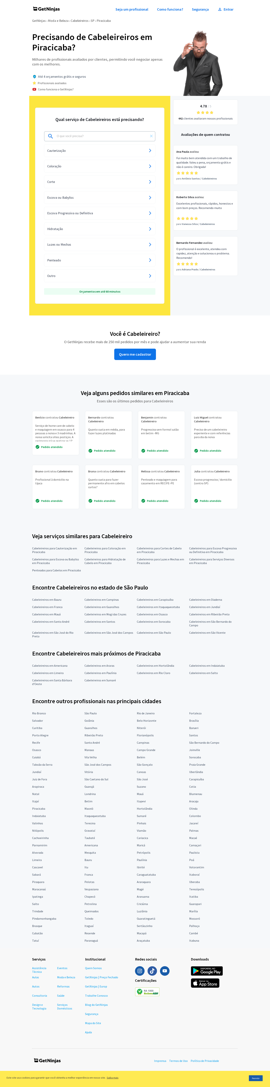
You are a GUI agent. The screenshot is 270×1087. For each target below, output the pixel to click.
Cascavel (37, 867)
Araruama (143, 896)
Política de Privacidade (205, 1061)
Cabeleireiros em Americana (49, 665)
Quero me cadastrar (135, 354)
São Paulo (90, 713)
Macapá (141, 933)
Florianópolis (145, 735)
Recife (36, 742)
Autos (35, 986)
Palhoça (194, 926)
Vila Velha (90, 757)
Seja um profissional (132, 9)
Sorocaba (195, 757)
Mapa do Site (93, 1023)
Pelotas (89, 882)
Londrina (90, 794)
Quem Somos (93, 968)
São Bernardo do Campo (204, 742)
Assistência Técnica (39, 970)
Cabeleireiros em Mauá (46, 614)
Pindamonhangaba (44, 918)
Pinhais (141, 823)
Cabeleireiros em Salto (203, 673)
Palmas (194, 830)
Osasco (36, 750)
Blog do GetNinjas (96, 1005)
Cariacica (142, 838)
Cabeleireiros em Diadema (205, 599)
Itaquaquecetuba (95, 816)
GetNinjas (39, 21)
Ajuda (88, 1032)
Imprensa (160, 1061)
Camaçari (195, 845)
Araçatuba (143, 940)
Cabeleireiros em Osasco (152, 614)
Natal (35, 794)
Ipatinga (37, 896)
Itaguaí (88, 926)
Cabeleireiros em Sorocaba (153, 621)
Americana (91, 845)
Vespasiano (91, 889)
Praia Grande (197, 764)
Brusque (37, 926)
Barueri (193, 728)
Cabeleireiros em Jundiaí (204, 607)
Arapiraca (38, 786)
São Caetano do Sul (96, 779)
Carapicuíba (196, 779)
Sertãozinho (144, 926)
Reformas (63, 986)
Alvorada (37, 852)
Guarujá (89, 786)
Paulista (194, 852)
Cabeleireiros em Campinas (101, 599)
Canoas (141, 772)
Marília (193, 911)
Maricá (141, 845)
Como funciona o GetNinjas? (56, 89)
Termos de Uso (178, 1061)
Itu (86, 867)
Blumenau (195, 794)
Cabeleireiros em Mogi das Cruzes (105, 614)
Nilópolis (38, 830)
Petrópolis (143, 852)
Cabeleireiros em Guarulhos (101, 607)
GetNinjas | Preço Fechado (101, 977)
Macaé (193, 838)
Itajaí (35, 801)
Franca (88, 874)
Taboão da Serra (42, 764)
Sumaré (141, 816)
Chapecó (89, 896)
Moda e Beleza (58, 21)
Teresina (89, 823)
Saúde (60, 995)
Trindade (37, 911)
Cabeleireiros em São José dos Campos (108, 632)
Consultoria (39, 995)
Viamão (141, 830)
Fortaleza (195, 713)
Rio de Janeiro (146, 713)
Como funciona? (170, 9)
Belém (141, 757)
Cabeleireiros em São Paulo (154, 632)
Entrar (228, 9)
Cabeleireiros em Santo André (50, 621)
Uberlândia (196, 772)
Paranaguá (91, 940)
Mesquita (90, 852)
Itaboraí (194, 874)
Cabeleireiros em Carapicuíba (155, 599)
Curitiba (37, 728)
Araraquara (144, 882)
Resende (89, 933)
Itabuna (194, 940)
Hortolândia (144, 808)
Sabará (36, 874)
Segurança (200, 9)
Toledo (88, 918)
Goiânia (89, 720)
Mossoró (194, 918)
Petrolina (90, 904)
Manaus (89, 750)
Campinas (143, 742)
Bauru (88, 860)
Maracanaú (39, 889)
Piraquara (38, 882)
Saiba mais (112, 1077)
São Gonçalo (145, 764)
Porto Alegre (40, 735)
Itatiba (193, 896)
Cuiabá (36, 757)
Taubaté (89, 838)
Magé (140, 889)
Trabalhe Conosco (96, 995)
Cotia (192, 786)
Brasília (194, 720)
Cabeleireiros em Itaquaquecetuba (158, 607)
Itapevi (141, 801)
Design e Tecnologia (39, 1006)
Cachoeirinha (40, 838)
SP (92, 21)
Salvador (37, 720)
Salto (35, 904)
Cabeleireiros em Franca (47, 607)
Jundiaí (36, 772)
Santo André (92, 742)
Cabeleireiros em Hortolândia (155, 665)
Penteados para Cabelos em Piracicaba (56, 570)
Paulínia (142, 860)
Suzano (141, 786)
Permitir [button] (256, 1078)
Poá (191, 860)
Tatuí (35, 940)
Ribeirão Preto (93, 735)
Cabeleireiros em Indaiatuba (207, 665)
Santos (193, 735)
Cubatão (37, 933)
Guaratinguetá (146, 918)
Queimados (91, 911)
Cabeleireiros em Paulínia (100, 673)
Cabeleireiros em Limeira (48, 673)
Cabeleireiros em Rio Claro (153, 673)
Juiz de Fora (39, 779)
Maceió (88, 808)
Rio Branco (39, 713)
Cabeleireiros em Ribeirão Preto (209, 614)
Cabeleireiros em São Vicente (207, 632)
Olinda (193, 808)
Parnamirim (39, 845)
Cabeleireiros (80, 21)
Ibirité (141, 867)
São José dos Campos (97, 764)
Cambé (193, 933)
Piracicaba (104, 21)
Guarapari (195, 904)
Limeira (37, 860)
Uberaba (194, 882)
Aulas (35, 977)
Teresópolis (196, 889)
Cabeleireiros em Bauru (46, 599)
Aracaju (193, 801)
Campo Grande (146, 750)
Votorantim (196, 867)
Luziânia (142, 911)
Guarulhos (90, 728)
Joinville (194, 750)
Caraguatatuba (146, 874)
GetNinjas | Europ (96, 986)
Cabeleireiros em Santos (99, 621)
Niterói (141, 728)
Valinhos (37, 823)
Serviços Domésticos (64, 1006)
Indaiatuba (39, 816)
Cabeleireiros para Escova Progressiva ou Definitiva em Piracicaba (213, 550)
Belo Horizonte (146, 720)
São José (142, 779)
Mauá (140, 794)
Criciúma (142, 904)
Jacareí (193, 823)
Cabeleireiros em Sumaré (100, 680)
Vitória (88, 772)
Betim (88, 801)
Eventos (62, 968)
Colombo (195, 816)
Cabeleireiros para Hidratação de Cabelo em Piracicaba (105, 561)
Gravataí (89, 830)
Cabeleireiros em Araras (99, 665)
